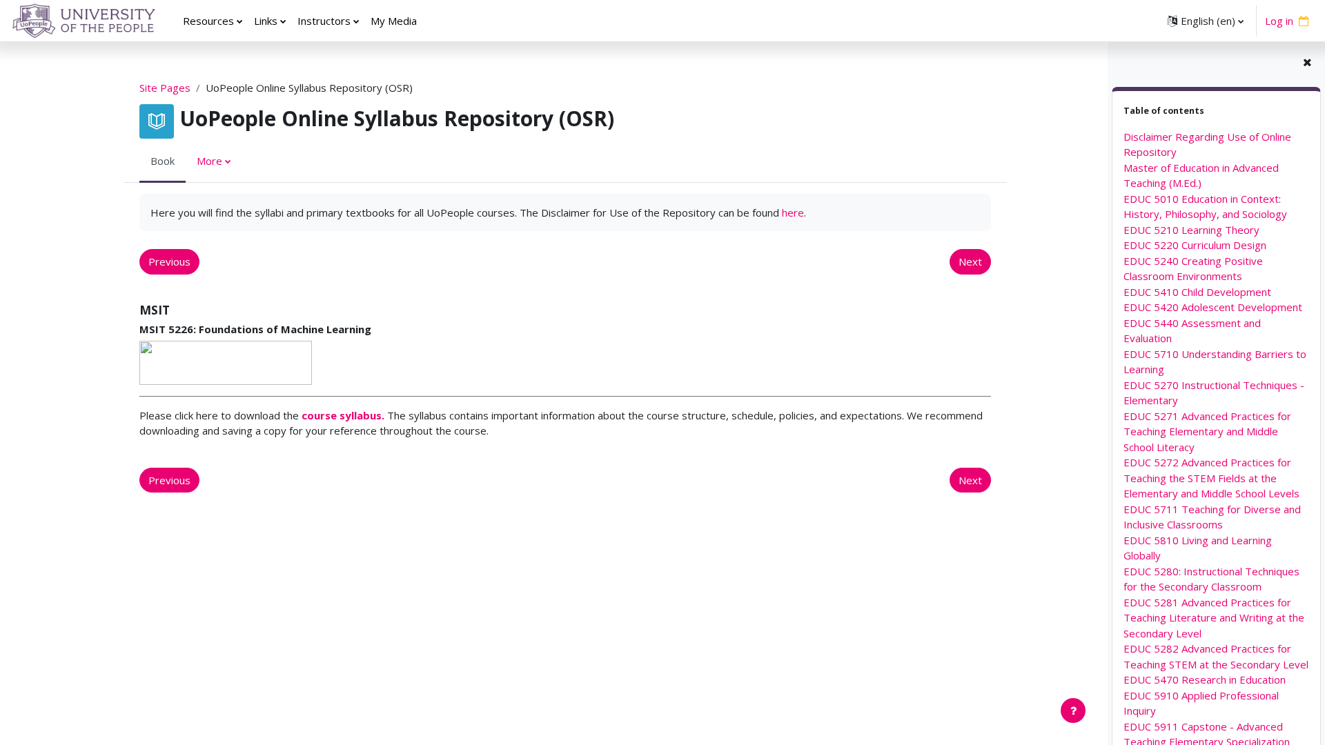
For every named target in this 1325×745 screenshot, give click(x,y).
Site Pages (164, 88)
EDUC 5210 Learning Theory (1191, 230)
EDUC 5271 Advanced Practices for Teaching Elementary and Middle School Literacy (1207, 431)
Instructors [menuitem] (324, 21)
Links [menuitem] (265, 21)
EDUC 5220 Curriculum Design (1194, 245)
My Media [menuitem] (394, 21)
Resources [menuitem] (208, 21)
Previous (169, 261)
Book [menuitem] (162, 161)
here (793, 212)
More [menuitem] (209, 161)
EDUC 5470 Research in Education (1204, 679)
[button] (1205, 20)
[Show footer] (1073, 710)
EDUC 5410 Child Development (1197, 292)
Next (970, 261)
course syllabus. (343, 415)
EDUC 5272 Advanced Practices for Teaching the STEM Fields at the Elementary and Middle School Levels (1211, 477)
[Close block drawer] (1307, 62)
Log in (1279, 21)
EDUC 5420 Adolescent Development (1212, 307)
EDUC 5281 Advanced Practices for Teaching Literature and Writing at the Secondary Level (1213, 617)
